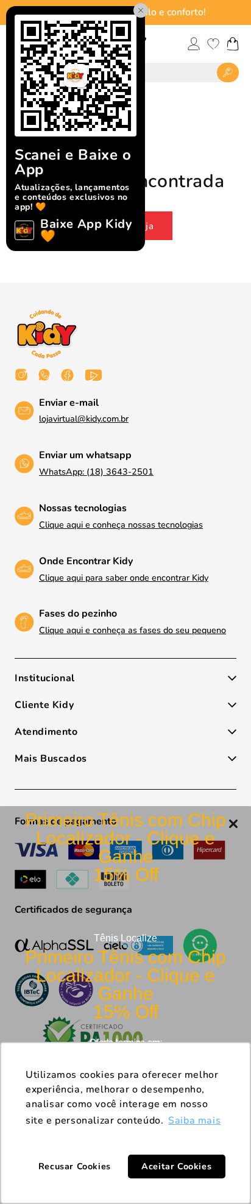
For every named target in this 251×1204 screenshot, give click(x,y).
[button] (233, 44)
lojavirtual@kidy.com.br (84, 419)
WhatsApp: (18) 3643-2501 (96, 472)
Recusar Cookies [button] (74, 1166)
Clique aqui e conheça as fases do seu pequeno (132, 630)
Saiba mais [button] (194, 1120)
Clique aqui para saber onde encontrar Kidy (123, 578)
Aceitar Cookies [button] (176, 1166)
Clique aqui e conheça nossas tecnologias (121, 525)
